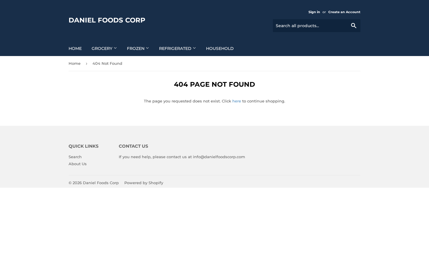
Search (75, 156)
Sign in (314, 12)
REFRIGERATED (176, 48)
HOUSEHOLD (220, 48)
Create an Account (344, 12)
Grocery (103, 48)
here (236, 101)
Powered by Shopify (143, 182)
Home (75, 48)
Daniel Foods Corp (107, 20)
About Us (78, 163)
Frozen (136, 48)
